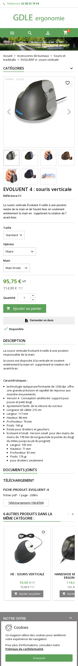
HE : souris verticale (27, 574)
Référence (10, 196)
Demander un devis (39, 321)
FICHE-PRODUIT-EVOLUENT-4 (26, 489)
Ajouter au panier (24, 308)
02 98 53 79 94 (30, 3)
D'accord (39, 658)
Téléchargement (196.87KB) (26, 503)
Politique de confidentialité (24, 649)
